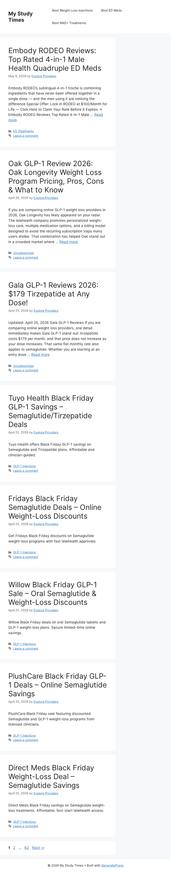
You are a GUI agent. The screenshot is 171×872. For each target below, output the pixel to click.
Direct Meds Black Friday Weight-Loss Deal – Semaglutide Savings (51, 776)
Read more (68, 242)
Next (38, 848)
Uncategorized (23, 253)
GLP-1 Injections (24, 466)
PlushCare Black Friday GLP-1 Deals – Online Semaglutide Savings (57, 685)
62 (27, 848)
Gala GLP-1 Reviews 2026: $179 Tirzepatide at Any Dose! (53, 294)
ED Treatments (23, 131)
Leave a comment (25, 135)
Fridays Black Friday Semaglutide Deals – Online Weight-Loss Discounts (54, 507)
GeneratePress (112, 865)
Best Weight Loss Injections (72, 10)
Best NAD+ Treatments (69, 23)
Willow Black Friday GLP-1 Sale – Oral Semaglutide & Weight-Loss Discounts (52, 593)
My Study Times (20, 16)
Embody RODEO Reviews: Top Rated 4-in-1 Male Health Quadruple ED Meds (54, 59)
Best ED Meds (111, 10)
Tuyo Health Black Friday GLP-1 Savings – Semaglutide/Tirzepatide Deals (50, 411)
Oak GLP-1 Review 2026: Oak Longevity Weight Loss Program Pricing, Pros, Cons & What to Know (56, 176)
